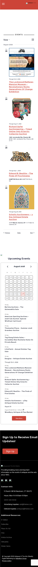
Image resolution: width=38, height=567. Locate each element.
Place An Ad (5, 529)
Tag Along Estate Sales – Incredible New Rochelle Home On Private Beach (19, 340)
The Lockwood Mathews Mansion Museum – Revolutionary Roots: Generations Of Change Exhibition (21, 87)
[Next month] (31, 266)
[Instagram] (11, 481)
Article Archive (6, 537)
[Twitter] (7, 481)
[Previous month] (7, 266)
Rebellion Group (21, 558)
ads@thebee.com (25, 504)
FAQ (2, 533)
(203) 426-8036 (10, 500)
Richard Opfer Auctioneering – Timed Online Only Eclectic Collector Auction (17, 382)
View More (19, 418)
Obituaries (4, 542)
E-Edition (4, 520)
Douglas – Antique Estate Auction (18, 358)
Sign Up (10, 451)
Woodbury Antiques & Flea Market (19, 412)
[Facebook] (3, 481)
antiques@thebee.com (25, 509)
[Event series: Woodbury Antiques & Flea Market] (23, 410)
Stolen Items (5, 546)
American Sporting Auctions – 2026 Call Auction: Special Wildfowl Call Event (17, 319)
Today (19, 233)
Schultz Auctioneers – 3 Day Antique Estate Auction (21, 216)
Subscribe (4, 524)
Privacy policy (6, 561)
